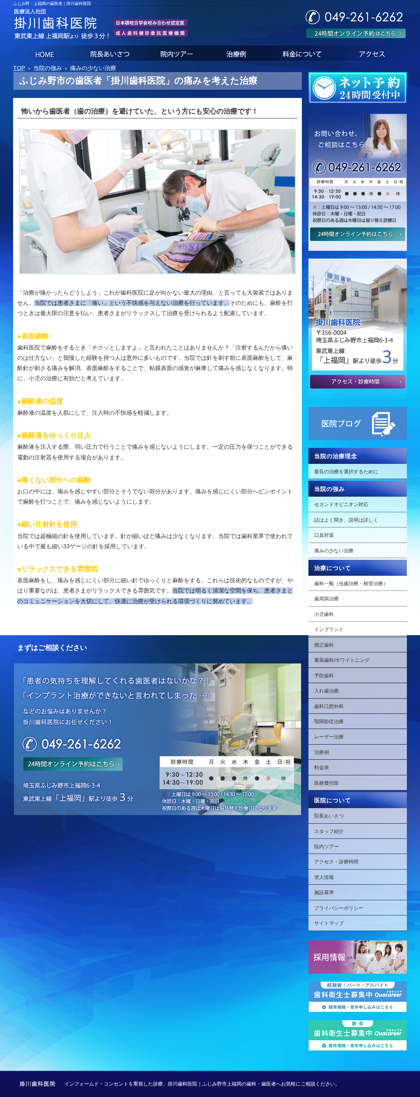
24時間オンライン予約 (356, 33)
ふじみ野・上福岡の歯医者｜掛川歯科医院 (52, 3)
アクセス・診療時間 (336, 862)
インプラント (329, 629)
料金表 (321, 767)
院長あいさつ (329, 816)
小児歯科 (324, 614)
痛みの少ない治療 (334, 551)
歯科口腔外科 (329, 706)
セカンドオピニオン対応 (341, 504)
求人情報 (324, 877)
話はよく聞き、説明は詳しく (346, 520)
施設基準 (324, 892)
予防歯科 (324, 676)
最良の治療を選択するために (346, 472)
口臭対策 (324, 535)
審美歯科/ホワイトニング (342, 660)
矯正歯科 (324, 645)
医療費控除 (326, 783)
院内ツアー (326, 846)
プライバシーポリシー (338, 908)
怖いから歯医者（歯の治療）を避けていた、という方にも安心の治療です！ (139, 111)
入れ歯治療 (326, 691)
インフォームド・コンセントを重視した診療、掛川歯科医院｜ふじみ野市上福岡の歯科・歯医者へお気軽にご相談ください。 (202, 1084)
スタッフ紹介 (329, 831)
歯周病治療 (326, 599)
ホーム (43, 53)
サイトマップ (329, 923)
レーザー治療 (329, 737)
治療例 (321, 752)
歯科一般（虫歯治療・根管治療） (351, 583)
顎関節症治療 (329, 722)
